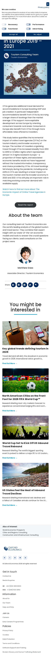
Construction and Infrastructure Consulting (21, 535)
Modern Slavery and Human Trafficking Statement (22, 652)
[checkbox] (4, 24)
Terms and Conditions (11, 643)
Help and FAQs (8, 607)
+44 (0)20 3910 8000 (13, 586)
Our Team (6, 603)
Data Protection (9, 639)
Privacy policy (43, 7)
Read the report (25, 204)
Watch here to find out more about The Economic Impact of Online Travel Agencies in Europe (24, 192)
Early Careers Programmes (13, 622)
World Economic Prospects (14, 530)
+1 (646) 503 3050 (13, 590)
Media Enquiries (9, 580)
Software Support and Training (14, 648)
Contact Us (7, 576)
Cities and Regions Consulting (15, 532)
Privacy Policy (8, 630)
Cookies (6, 635)
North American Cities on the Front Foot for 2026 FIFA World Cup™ (24, 397)
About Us (6, 598)
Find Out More (9, 363)
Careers (6, 617)
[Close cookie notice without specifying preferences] (47, 4)
